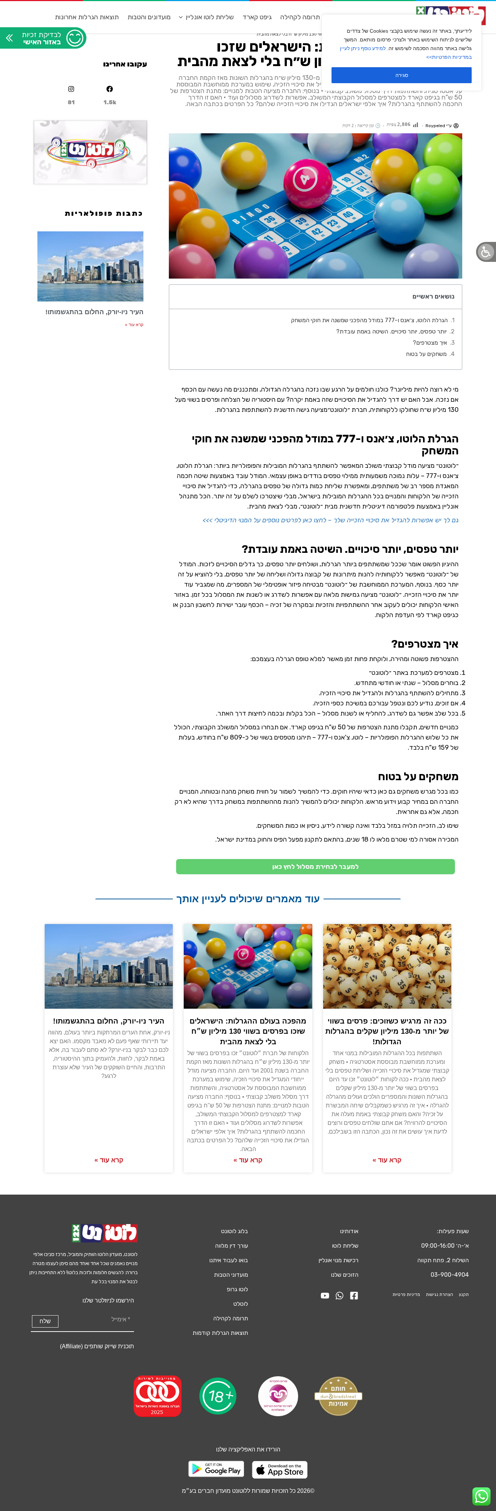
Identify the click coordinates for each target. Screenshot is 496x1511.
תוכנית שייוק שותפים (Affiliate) (97, 1346)
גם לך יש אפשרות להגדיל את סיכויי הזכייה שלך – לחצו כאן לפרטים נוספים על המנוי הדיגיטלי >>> (331, 520)
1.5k (109, 102)
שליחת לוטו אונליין (210, 17)
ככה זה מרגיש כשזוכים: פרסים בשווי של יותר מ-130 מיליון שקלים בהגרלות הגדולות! (387, 1031)
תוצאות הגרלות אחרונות (87, 17)
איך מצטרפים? (430, 342)
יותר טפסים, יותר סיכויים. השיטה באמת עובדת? (391, 331)
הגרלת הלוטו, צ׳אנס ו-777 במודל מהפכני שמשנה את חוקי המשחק (369, 320)
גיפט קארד (257, 17)
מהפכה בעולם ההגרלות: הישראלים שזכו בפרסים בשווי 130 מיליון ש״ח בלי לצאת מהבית (248, 1031)
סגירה (401, 75)
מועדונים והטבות (149, 17)
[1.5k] (109, 89)
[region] (401, 53)
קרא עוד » (134, 324)
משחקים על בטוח (426, 354)
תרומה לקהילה (300, 17)
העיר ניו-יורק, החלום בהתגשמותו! (94, 312)
